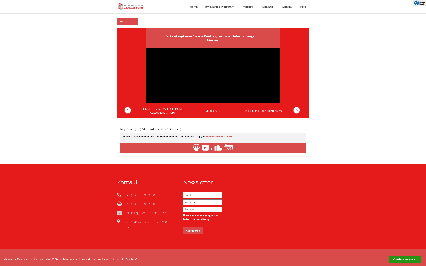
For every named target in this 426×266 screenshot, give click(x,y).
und (200, 217)
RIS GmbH (226, 136)
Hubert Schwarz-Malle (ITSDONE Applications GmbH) (162, 111)
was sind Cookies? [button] (102, 259)
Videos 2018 (212, 110)
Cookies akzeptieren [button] (404, 259)
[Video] (205, 147)
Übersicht (129, 21)
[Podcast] (216, 147)
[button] (220, 6)
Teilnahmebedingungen (199, 215)
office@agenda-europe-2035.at (146, 213)
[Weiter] (297, 110)
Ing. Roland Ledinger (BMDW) (263, 110)
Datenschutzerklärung (196, 219)
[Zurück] (128, 110)
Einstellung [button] (132, 259)
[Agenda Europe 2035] (130, 6)
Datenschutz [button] (118, 259)
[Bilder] (228, 147)
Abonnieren (193, 231)
